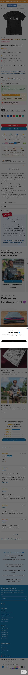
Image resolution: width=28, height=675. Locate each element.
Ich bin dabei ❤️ (14, 341)
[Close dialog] (27, 328)
